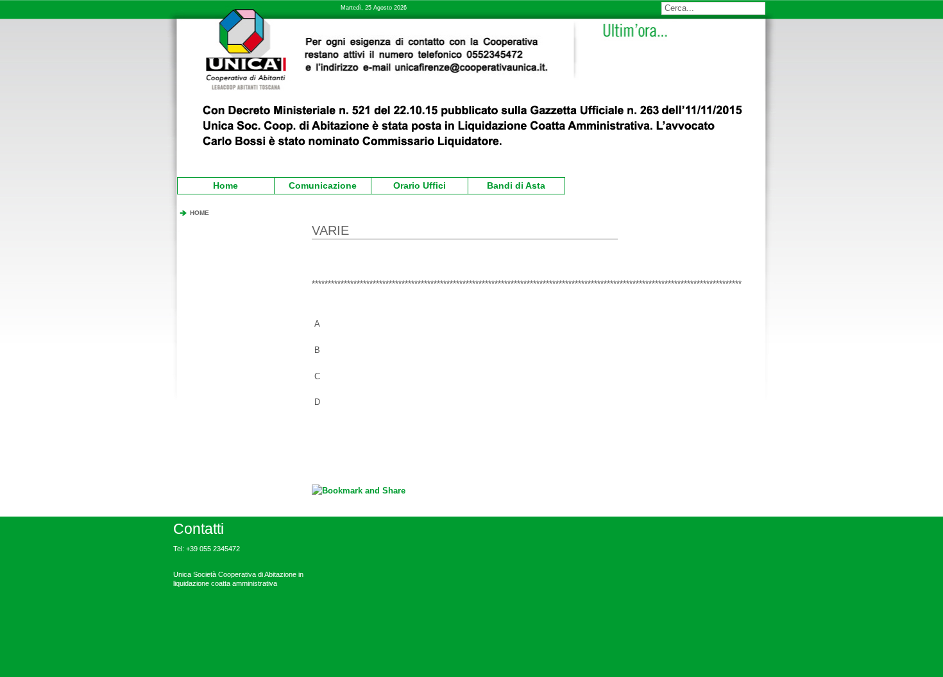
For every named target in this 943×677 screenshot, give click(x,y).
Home (225, 185)
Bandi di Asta (508, 184)
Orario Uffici (410, 184)
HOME (199, 212)
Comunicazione (317, 184)
